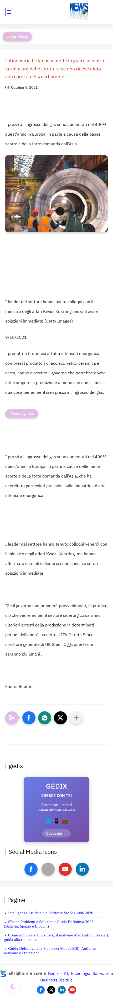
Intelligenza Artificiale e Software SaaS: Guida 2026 (50, 913)
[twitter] (51, 990)
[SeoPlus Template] (3, 973)
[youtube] (65, 869)
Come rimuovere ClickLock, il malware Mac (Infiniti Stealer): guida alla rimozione (56, 937)
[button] (28, 717)
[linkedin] (82, 869)
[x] (48, 869)
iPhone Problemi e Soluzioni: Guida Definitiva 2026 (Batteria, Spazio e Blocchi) (49, 924)
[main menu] (9, 12)
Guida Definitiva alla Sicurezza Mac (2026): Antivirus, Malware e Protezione (50, 950)
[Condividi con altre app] (76, 717)
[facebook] (31, 869)
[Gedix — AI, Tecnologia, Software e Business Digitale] (79, 12)
